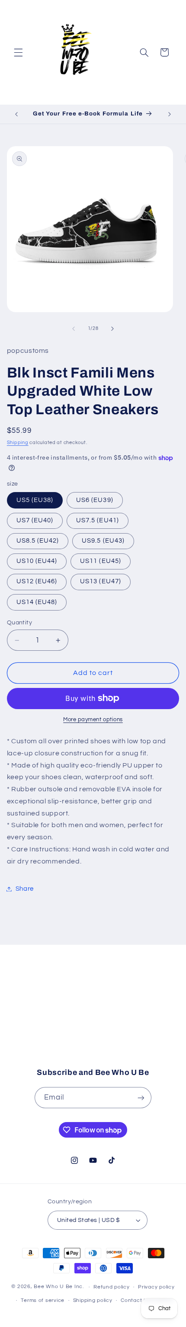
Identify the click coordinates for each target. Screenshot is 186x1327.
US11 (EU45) (100, 561)
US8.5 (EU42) (37, 540)
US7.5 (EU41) (97, 520)
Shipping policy (92, 1300)
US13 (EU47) (100, 581)
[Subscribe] (158, 1043)
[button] (18, 52)
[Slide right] (112, 328)
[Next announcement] (169, 114)
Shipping (18, 442)
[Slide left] (73, 328)
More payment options (93, 720)
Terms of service (42, 1300)
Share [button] (25, 889)
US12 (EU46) (37, 581)
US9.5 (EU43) (103, 540)
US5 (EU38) (35, 500)
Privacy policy (156, 1287)
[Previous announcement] (16, 114)
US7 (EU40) (35, 520)
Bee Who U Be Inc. (59, 1287)
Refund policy (111, 1287)
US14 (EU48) (37, 602)
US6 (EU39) (94, 500)
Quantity (19, 623)
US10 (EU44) (37, 561)
